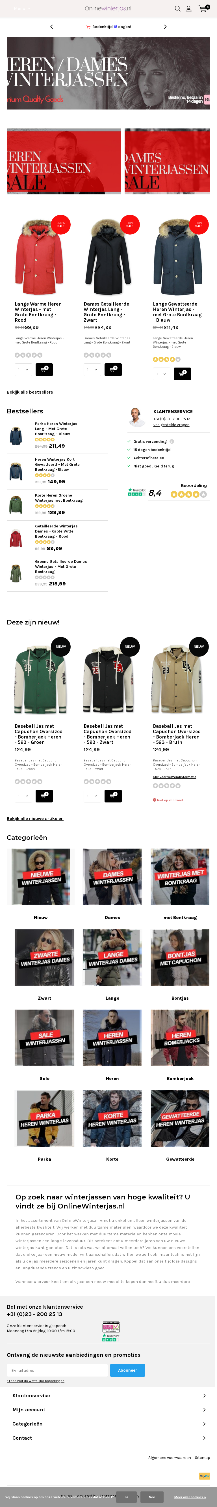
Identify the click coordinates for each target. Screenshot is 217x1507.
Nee (152, 1497)
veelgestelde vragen (171, 424)
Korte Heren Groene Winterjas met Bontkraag (59, 498)
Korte (112, 1159)
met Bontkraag (180, 917)
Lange (112, 998)
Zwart (44, 998)
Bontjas (180, 998)
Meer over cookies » (190, 1497)
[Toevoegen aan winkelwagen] (44, 369)
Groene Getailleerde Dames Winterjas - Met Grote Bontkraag (61, 566)
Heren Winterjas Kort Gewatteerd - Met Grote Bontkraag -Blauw (57, 464)
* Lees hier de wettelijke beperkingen (35, 1381)
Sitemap (202, 1457)
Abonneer (127, 1370)
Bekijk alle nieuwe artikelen (35, 818)
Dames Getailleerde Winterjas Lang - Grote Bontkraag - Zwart (106, 312)
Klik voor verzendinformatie (174, 777)
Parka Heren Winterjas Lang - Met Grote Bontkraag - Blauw (56, 428)
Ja (126, 1497)
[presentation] (54, 26)
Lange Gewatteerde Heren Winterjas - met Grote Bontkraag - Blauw (177, 312)
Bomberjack (180, 1078)
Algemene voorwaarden (169, 1457)
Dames (112, 917)
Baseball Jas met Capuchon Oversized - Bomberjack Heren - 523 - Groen (39, 734)
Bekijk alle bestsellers (30, 392)
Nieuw (41, 917)
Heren (112, 1078)
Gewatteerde (180, 1159)
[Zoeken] (178, 8)
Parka (44, 1159)
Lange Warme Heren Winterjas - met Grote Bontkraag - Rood (38, 312)
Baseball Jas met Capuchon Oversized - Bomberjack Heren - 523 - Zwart (108, 734)
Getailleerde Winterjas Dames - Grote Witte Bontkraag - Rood (56, 531)
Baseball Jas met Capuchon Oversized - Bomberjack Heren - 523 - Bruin (177, 734)
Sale (44, 1078)
